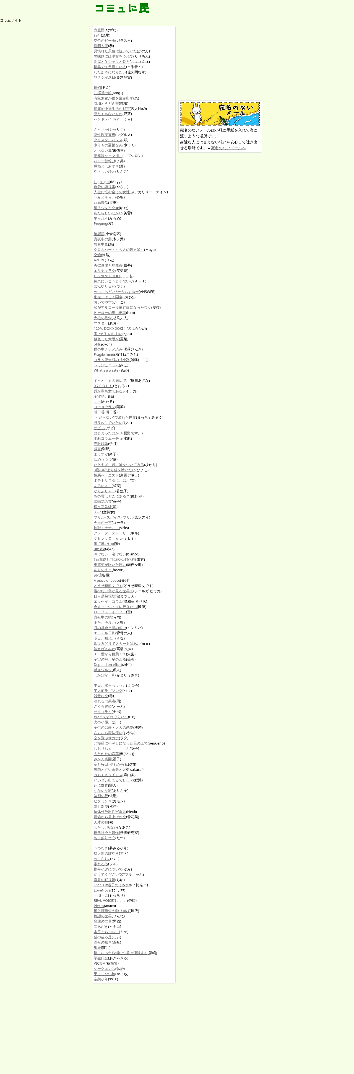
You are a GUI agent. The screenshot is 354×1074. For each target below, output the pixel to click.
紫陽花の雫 (103, 501)
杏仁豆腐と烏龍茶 (108, 265)
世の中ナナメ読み (108, 349)
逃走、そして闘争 (108, 296)
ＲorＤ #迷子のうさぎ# (112, 884)
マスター (101, 323)
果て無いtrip (104, 543)
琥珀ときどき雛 (106, 103)
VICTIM (100, 963)
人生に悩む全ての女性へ (113, 191)
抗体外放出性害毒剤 (110, 811)
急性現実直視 (104, 134)
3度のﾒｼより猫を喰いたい (115, 469)
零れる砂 (101, 863)
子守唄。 (101, 396)
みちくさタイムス (108, 774)
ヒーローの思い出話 (110, 312)
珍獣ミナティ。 (106, 527)
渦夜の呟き (103, 942)
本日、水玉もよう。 (110, 685)
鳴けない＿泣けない (110, 554)
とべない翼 (103, 150)
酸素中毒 (101, 244)
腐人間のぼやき (106, 853)
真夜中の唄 (103, 617)
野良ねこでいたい (108, 422)
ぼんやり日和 (104, 286)
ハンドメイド (104, 119)
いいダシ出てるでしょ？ (113, 779)
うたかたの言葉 (106, 753)
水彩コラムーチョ (108, 438)
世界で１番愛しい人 (110, 66)
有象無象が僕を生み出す (113, 98)
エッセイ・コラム (108, 601)
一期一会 (101, 895)
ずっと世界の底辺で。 (112, 380)
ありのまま (103, 569)
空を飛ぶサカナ (106, 737)
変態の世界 (103, 921)
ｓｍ (97, 401)
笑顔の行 (101, 795)
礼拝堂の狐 (103, 92)
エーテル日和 (104, 632)
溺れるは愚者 (104, 701)
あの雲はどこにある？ (112, 496)
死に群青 (101, 785)
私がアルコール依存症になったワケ (122, 307)
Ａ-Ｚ (98, 511)
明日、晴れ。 (104, 638)
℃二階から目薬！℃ (110, 653)
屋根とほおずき (106, 166)
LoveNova (102, 890)
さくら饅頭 (103, 706)
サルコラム (103, 711)
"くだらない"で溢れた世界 (115, 417)
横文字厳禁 (103, 506)
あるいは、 (103, 485)
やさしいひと (104, 171)
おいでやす (103, 302)
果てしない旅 (104, 973)
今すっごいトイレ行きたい (115, 606)
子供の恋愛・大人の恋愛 (113, 727)
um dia (99, 548)
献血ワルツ (103, 669)
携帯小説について (108, 869)
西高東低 (101, 202)
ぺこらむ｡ (102, 858)
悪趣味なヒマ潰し (108, 155)
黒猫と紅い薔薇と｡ (109, 769)
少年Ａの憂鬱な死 (108, 145)
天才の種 (101, 822)
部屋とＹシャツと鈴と (112, 61)
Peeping (100, 223)
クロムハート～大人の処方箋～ (119, 249)
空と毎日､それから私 (111, 764)
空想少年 (101, 979)
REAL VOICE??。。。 (110, 900)
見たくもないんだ (108, 113)
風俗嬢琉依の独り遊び (112, 910)
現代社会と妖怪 (106, 832)
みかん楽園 (103, 758)
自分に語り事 (104, 186)
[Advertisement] (219, 60)
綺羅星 (99, 233)
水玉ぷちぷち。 (106, 931)
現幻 (97, 87)
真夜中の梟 (103, 238)
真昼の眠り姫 (104, 879)
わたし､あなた (105, 827)
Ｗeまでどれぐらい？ (111, 716)
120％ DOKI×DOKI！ (110, 328)
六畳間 (99, 29)
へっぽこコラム (106, 364)
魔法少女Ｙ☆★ (106, 207)
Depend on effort (108, 664)
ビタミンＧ (103, 801)
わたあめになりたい (110, 71)
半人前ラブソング (108, 690)
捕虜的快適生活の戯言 (112, 108)
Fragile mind (104, 354)
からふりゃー (104, 490)
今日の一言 (103, 522)
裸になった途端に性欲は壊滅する (121, 952)
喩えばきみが (104, 648)
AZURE (99, 259)
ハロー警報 (103, 160)
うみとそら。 (104, 197)
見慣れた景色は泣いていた (115, 50)
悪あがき (101, 926)
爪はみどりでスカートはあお (117, 643)
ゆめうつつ (103, 459)
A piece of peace (107, 580)
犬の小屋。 (103, 722)
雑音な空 (101, 695)
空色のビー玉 (104, 40)
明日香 (99, 411)
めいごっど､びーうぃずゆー (116, 291)
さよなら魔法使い (108, 732)
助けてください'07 (109, 874)
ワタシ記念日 (104, 77)
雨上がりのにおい (108, 333)
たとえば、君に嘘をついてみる (119, 464)
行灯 (97, 35)
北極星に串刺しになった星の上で (121, 743)
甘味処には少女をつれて (113, 56)
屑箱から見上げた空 (110, 816)
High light (102, 181)
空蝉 (97, 254)
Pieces (99, 905)
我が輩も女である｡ (109, 390)
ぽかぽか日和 (104, 675)
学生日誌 (101, 957)
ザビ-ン (100, 427)
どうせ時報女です (108, 585)
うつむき (101, 848)
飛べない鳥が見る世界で (113, 590)
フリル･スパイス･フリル (114, 517)
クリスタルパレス (108, 139)
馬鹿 (97, 947)
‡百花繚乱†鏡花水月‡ (111, 559)
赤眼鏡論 (101, 443)
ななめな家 (103, 790)
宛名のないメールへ (228, 147)
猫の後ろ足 (103, 936)
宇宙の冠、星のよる (110, 659)
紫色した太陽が (106, 338)
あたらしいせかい (108, 212)
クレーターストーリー (112, 532)
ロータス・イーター (110, 611)
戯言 (97, 448)
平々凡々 (101, 218)
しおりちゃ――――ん (112, 748)
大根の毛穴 (103, 317)
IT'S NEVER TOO (107, 275)
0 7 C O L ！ (103, 385)
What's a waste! (106, 370)
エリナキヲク (104, 270)
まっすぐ (101, 454)
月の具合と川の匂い (110, 627)
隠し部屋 (101, 806)
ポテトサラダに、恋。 (112, 480)
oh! (96, 344)
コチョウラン (104, 406)
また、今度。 (104, 622)
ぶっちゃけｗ (104, 129)
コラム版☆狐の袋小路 (112, 359)
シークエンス (104, 968)
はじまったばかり (108, 433)
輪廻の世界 (103, 915)
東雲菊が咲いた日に (110, 564)
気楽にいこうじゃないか (113, 281)
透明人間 (101, 45)
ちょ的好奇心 (104, 837)
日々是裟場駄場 (106, 596)
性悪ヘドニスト (106, 475)
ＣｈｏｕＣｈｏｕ (108, 538)
